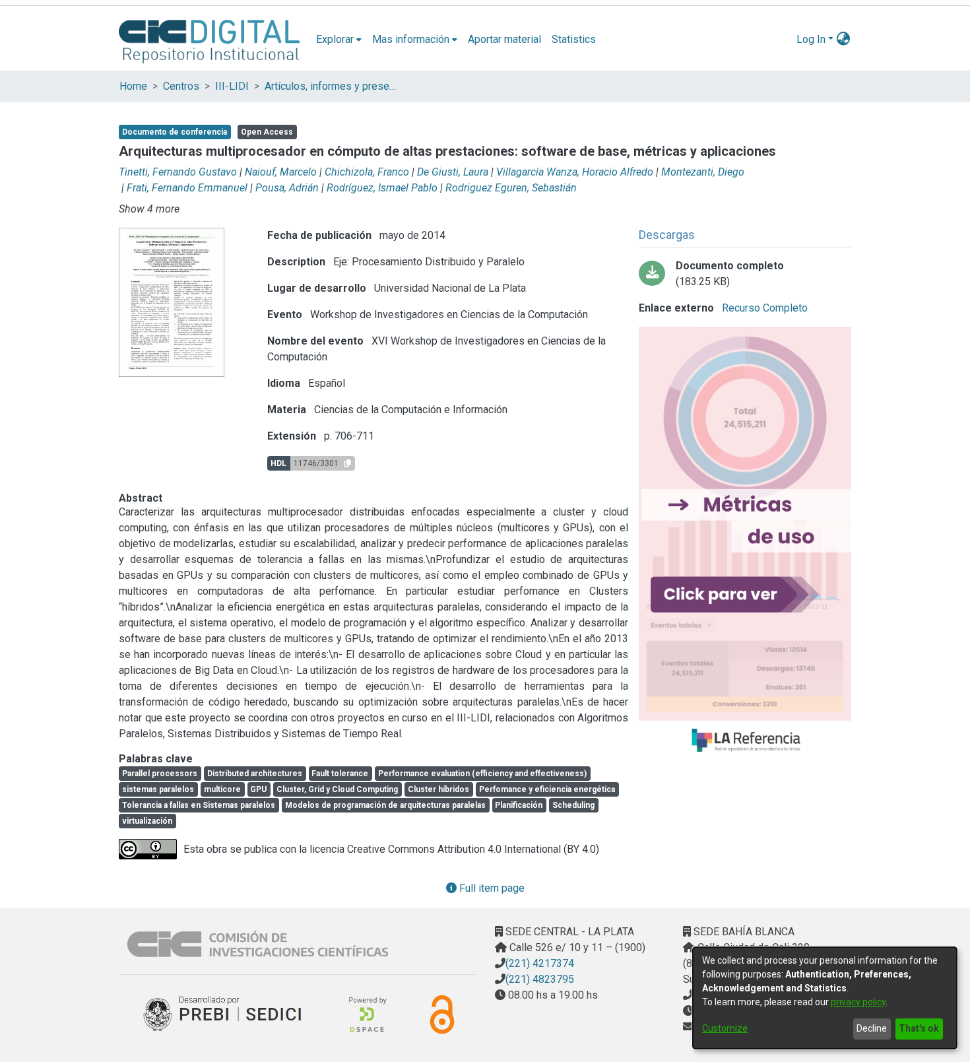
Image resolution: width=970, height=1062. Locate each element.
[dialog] (825, 998)
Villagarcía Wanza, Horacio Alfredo (574, 172)
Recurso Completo (763, 308)
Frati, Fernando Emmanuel (187, 188)
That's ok (919, 1028)
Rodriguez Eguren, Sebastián (511, 188)
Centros (181, 86)
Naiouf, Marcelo (281, 172)
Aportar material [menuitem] (504, 39)
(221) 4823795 (539, 979)
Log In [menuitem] (810, 39)
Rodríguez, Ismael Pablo (382, 188)
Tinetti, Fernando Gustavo (178, 172)
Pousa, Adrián (287, 188)
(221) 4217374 (539, 963)
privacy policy (858, 1002)
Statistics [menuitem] (574, 39)
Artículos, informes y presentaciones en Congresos (331, 86)
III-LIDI (232, 86)
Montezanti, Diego (702, 172)
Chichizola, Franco (367, 172)
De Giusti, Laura (452, 172)
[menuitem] (339, 40)
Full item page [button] (491, 888)
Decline (872, 1028)
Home (133, 86)
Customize (725, 1028)
